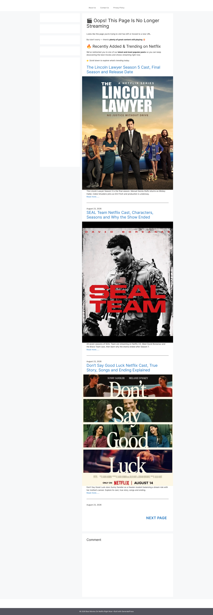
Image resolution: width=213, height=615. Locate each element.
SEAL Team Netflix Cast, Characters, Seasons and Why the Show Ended (120, 214)
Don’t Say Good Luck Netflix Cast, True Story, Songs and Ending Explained (122, 367)
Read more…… (93, 197)
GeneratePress (128, 611)
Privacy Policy (118, 8)
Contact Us (104, 8)
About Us (92, 8)
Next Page (156, 518)
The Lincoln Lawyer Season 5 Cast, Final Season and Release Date (123, 69)
